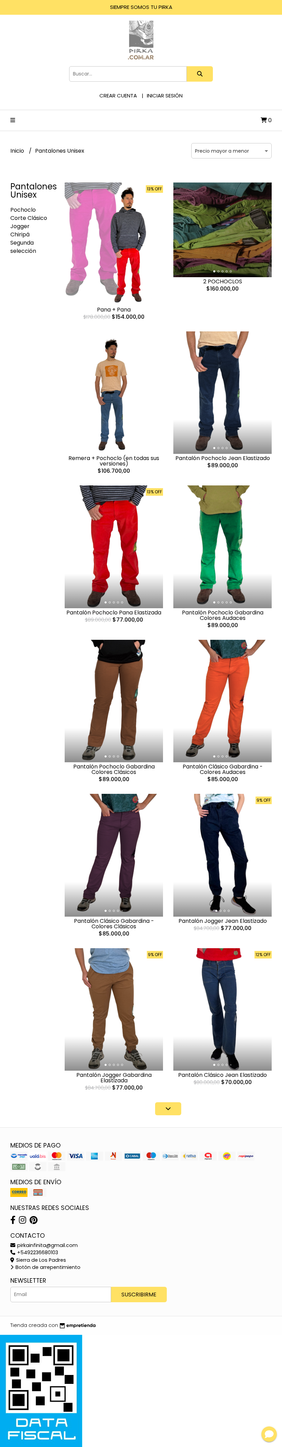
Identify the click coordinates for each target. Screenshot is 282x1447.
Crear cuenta (118, 95)
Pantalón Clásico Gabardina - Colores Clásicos (114, 923)
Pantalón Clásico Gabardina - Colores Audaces (223, 769)
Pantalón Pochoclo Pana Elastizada (113, 612)
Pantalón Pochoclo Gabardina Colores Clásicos (114, 769)
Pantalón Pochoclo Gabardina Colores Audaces (222, 615)
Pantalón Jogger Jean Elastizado (222, 921)
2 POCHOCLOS (222, 281)
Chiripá (20, 234)
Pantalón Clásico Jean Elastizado (222, 1075)
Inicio (17, 151)
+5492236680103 (37, 1252)
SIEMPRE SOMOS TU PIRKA (141, 7)
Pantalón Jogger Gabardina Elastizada (114, 1077)
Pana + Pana (114, 310)
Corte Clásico (28, 218)
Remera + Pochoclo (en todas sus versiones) (113, 461)
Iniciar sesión (165, 95)
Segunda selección (23, 247)
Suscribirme (138, 1294)
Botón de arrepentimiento (47, 1267)
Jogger (20, 226)
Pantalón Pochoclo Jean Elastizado (222, 458)
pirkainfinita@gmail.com (47, 1245)
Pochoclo (23, 210)
